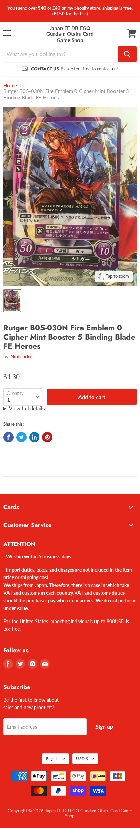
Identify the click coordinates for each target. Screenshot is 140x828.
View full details (27, 408)
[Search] (127, 54)
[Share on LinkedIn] (34, 437)
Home (10, 85)
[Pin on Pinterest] (47, 437)
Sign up (104, 726)
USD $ (82, 758)
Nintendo (20, 356)
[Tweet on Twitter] (21, 437)
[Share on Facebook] (8, 437)
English (52, 758)
